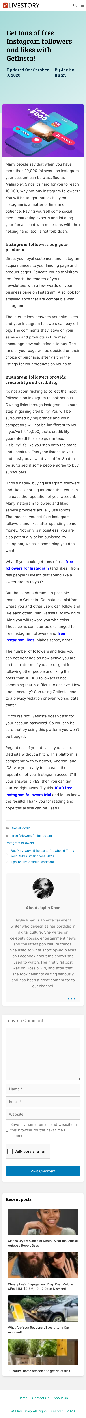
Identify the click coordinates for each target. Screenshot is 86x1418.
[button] (75, 5)
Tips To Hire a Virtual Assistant (32, 862)
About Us (61, 1398)
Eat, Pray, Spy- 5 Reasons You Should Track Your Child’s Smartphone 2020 (42, 853)
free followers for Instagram (32, 835)
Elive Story (23, 1411)
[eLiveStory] (21, 5)
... (71, 995)
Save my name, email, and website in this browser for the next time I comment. (43, 1130)
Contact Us (40, 1398)
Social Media (21, 828)
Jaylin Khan (65, 72)
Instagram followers (20, 843)
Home (23, 1398)
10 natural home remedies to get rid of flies (39, 1371)
